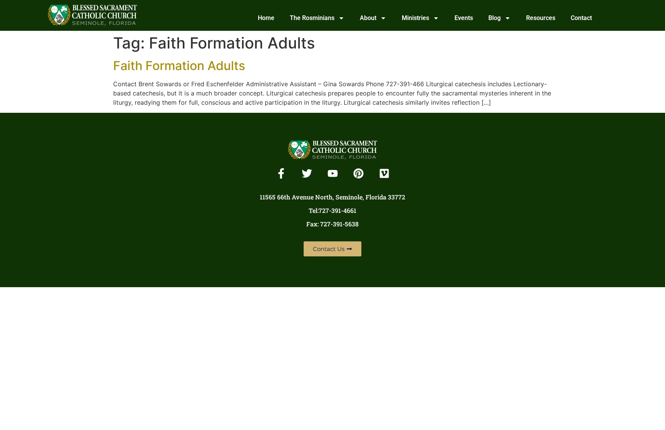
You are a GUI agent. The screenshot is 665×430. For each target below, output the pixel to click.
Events (463, 18)
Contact (581, 18)
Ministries (415, 18)
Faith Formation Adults (179, 65)
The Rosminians (312, 18)
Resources (540, 18)
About (368, 18)
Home (266, 18)
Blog (494, 18)
